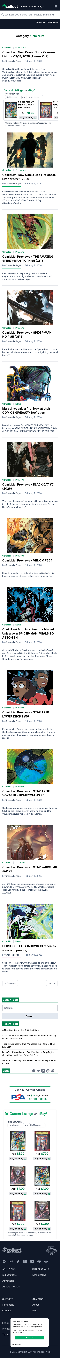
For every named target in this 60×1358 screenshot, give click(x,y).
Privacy (6, 1328)
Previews (19, 252)
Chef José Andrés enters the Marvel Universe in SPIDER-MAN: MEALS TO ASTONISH (28, 633)
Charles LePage (13, 61)
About (35, 1304)
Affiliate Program (11, 1286)
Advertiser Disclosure (47, 22)
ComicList (6, 47)
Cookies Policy (33, 1330)
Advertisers (8, 1280)
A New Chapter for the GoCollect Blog (20, 1030)
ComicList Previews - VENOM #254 (27, 560)
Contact (6, 1310)
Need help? (8, 1304)
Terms (5, 1334)
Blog (34, 1310)
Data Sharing (39, 1274)
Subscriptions (9, 1274)
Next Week (20, 47)
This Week (20, 170)
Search (30, 1016)
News (18, 404)
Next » (52, 983)
